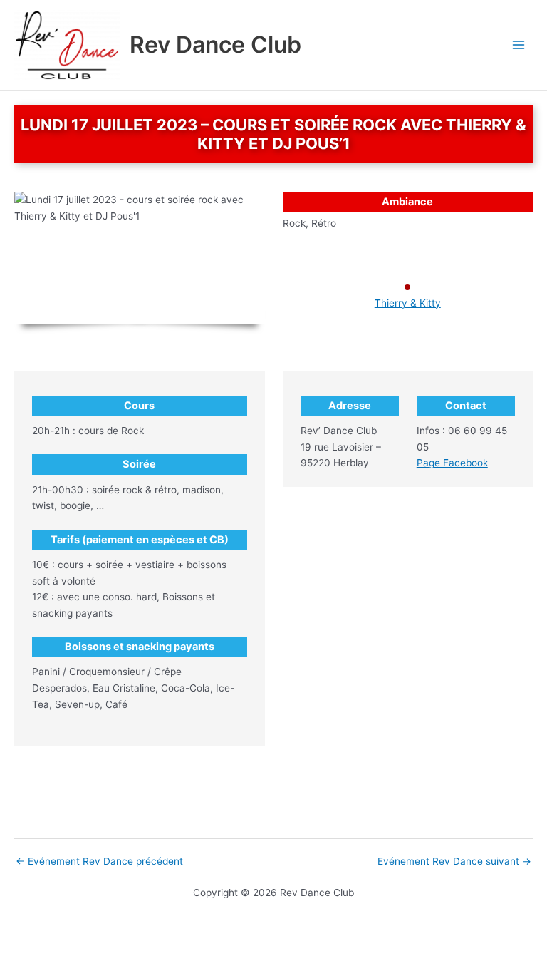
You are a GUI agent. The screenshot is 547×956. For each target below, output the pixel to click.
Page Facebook (452, 462)
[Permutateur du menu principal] (518, 45)
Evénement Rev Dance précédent (99, 862)
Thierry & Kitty (408, 303)
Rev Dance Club (215, 44)
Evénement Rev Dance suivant (454, 862)
